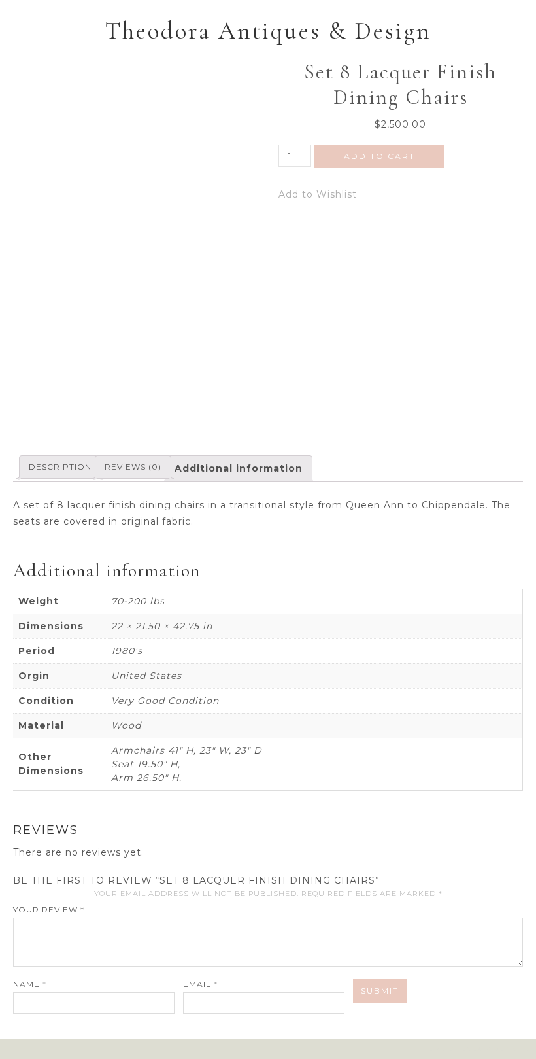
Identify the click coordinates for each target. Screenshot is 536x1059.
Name (29, 984)
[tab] (60, 467)
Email (200, 984)
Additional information (239, 468)
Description (60, 467)
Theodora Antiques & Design (268, 31)
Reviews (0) (133, 467)
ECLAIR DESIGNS (495, 1048)
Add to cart (379, 156)
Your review (48, 909)
